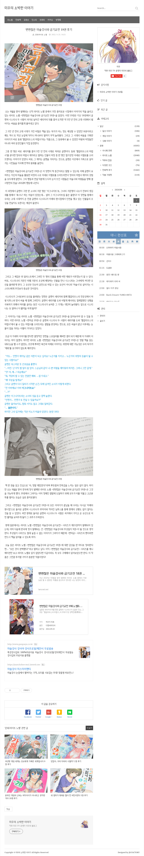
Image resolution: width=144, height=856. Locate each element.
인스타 (34, 19)
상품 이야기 (107, 140)
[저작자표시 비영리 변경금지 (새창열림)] (36, 690)
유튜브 (26, 19)
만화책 (18, 19)
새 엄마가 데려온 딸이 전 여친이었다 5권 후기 (69, 795)
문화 (101, 145)
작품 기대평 (107, 175)
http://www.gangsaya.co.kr (20, 644)
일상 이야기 (107, 131)
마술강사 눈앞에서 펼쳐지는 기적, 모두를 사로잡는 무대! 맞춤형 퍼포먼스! (40, 672)
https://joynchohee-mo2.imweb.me (23, 664)
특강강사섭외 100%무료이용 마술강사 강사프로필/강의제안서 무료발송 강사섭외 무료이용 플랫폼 (40, 654)
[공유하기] (13, 690)
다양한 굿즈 (107, 165)
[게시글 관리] (16, 690)
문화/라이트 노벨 (41, 34)
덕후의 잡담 (107, 160)
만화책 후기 (107, 170)
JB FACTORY (134, 852)
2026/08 (118, 189)
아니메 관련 (107, 150)
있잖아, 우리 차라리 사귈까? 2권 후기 (66, 761)
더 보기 (89, 728)
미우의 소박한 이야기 (18, 7)
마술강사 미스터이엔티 (19, 669)
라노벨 (10, 19)
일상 (101, 126)
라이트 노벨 (107, 155)
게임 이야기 (107, 136)
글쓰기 (102, 320)
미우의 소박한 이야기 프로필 (111, 91)
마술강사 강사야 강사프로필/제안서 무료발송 (30, 648)
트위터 (42, 19)
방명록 (58, 19)
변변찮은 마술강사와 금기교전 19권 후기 (49, 29)
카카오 (50, 19)
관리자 (102, 315)
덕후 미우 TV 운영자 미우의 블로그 (23, 825)
